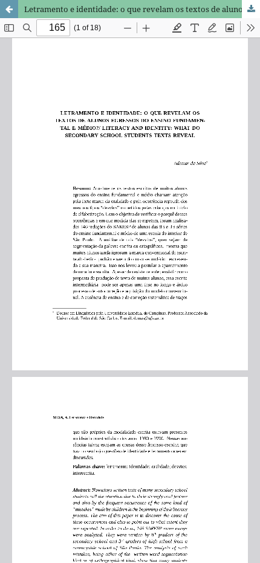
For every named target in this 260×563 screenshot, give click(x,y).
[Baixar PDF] (251, 9)
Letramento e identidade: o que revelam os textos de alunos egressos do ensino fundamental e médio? (142, 9)
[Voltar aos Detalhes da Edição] (9, 9)
